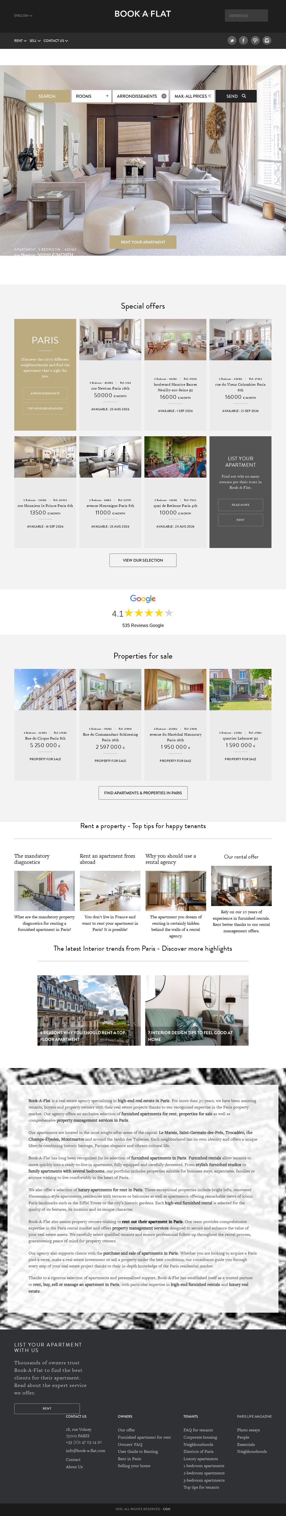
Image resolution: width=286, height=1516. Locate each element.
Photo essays (248, 1430)
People (243, 1437)
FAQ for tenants (198, 1430)
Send (233, 96)
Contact (73, 1459)
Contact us (54, 41)
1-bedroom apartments (203, 1466)
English (21, 15)
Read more (241, 505)
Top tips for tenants (201, 1487)
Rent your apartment (143, 242)
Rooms (83, 96)
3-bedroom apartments (204, 1480)
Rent (18, 41)
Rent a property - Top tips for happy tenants (143, 825)
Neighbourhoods (198, 1444)
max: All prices (191, 96)
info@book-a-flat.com (85, 1450)
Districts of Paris (198, 1451)
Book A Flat (143, 18)
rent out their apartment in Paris (152, 1221)
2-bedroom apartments (204, 1473)
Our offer (126, 1430)
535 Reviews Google (143, 625)
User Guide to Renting (138, 1451)
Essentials (246, 1444)
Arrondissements (137, 96)
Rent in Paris (129, 1459)
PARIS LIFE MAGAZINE (254, 1416)
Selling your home (134, 1466)
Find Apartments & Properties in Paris (143, 793)
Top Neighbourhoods (45, 409)
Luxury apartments (200, 1459)
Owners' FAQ (130, 1444)
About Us (74, 1467)
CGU (166, 1509)
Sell (33, 41)
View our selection (143, 560)
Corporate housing (200, 1437)
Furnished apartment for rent (144, 1437)
